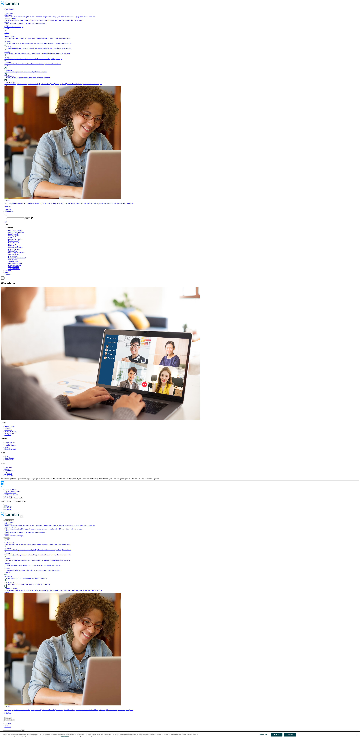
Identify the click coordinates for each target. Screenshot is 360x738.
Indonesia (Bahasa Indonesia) (17, 258)
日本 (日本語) (12, 259)
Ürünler (6, 28)
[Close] (357, 734)
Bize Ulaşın (7, 271)
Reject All (276, 734)
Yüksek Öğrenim (9, 442)
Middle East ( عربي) (14, 246)
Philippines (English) (14, 265)
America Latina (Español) (16, 232)
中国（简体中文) (13, 267)
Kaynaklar (7, 209)
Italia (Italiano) (12, 244)
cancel (32, 218)
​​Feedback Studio (9, 426)
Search (27, 218)
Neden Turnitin (9, 9)
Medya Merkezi (9, 211)
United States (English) (15, 230)
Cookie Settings (263, 734)
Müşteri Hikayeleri (10, 449)
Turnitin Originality (10, 431)
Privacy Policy (65, 736)
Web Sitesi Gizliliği (10, 489)
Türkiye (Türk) (12, 251)
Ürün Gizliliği (8, 475)
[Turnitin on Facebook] (8, 506)
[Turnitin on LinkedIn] (7, 507)
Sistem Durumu (9, 458)
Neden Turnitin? (9, 13)
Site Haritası (8, 496)
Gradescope (8, 430)
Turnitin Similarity (9, 433)
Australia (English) (13, 254)
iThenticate (7, 435)
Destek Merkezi (9, 459)
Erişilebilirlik (8, 474)
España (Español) (13, 241)
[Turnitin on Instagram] (8, 509)
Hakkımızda (8, 467)
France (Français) (13, 242)
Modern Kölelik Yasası (11, 494)
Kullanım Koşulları (10, 493)
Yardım (6, 456)
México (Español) (13, 237)
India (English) (12, 256)
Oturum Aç (7, 274)
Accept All (290, 734)
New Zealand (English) (15, 263)
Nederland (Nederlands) (15, 247)
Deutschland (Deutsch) (15, 239)
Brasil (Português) (13, 234)
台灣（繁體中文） (14, 269)
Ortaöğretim (8, 444)
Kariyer (6, 469)
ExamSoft (7, 428)
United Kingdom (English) (16, 253)
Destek (6, 272)
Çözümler (7, 65)
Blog (5, 472)
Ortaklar (6, 447)
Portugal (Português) (14, 249)
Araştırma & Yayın (10, 445)
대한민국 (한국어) (14, 261)
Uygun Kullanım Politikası (12, 491)
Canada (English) (13, 236)
